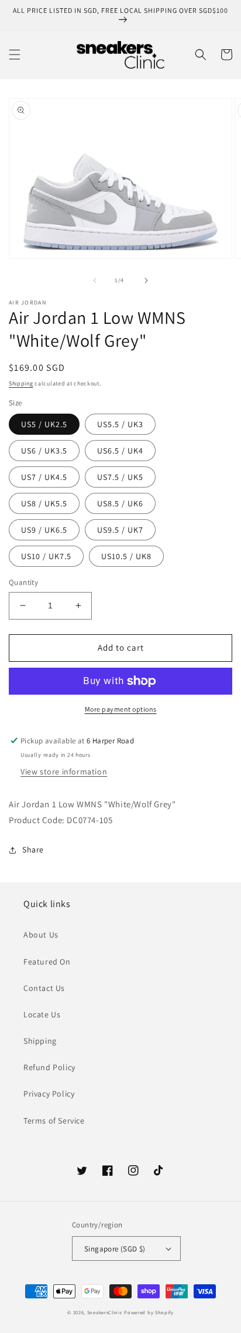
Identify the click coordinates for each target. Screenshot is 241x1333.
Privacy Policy (48, 1093)
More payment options (121, 709)
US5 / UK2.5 (44, 424)
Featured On (47, 961)
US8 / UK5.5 (44, 503)
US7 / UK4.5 (44, 477)
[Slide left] (95, 280)
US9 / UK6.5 (44, 530)
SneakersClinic (105, 1312)
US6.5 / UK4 (120, 450)
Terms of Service (54, 1120)
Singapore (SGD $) (115, 1249)
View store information (63, 771)
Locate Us (41, 1014)
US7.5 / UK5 (120, 477)
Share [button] (33, 849)
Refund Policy (49, 1067)
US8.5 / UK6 (120, 503)
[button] (14, 54)
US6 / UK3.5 (44, 450)
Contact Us (44, 988)
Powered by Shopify (149, 1312)
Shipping (21, 383)
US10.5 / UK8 (126, 556)
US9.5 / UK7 (120, 530)
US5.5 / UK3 (120, 424)
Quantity (23, 582)
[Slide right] (146, 280)
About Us (40, 934)
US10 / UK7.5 (46, 556)
